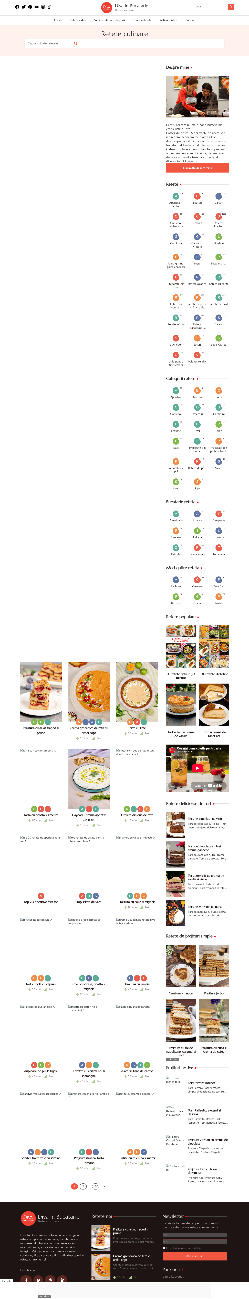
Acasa (57, 20)
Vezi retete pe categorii (109, 20)
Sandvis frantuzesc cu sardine (41, 1158)
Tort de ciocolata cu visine (205, 819)
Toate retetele (142, 20)
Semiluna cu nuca (181, 993)
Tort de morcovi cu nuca (205, 907)
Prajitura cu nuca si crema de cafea (213, 1049)
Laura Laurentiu (173, 1276)
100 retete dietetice (214, 674)
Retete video (78, 20)
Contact (190, 20)
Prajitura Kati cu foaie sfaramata (202, 1171)
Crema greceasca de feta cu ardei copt (132, 1258)
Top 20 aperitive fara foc (41, 902)
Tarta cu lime (137, 728)
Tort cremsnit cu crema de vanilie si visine (206, 877)
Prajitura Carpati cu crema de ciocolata (208, 1141)
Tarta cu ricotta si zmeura (41, 815)
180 (95, 1186)
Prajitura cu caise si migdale (137, 902)
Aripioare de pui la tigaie (41, 1071)
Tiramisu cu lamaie (137, 984)
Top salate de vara (89, 902)
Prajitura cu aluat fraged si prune (130, 1231)
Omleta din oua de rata (137, 815)
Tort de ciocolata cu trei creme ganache (204, 848)
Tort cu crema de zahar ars (214, 734)
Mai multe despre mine (197, 168)
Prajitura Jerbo (214, 993)
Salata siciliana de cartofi (137, 1071)
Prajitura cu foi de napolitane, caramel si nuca (181, 1051)
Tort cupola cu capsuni (41, 984)
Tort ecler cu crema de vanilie (181, 734)
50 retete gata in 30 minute (181, 676)
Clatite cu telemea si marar (137, 1158)
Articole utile (168, 20)
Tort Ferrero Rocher (201, 1083)
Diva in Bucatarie (131, 5)
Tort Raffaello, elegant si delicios (204, 1112)
